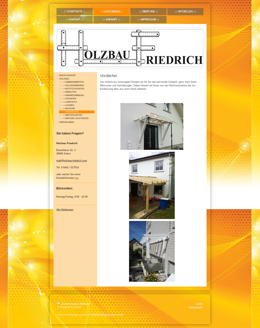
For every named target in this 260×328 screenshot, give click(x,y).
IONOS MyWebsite (103, 314)
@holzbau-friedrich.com (74, 160)
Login (199, 303)
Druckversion (69, 303)
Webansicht (196, 307)
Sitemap (84, 303)
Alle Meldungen (64, 209)
